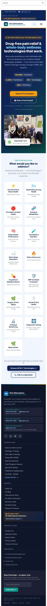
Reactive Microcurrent (13, 448)
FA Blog (8, 492)
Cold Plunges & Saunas (13, 464)
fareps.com (9, 561)
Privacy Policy (10, 541)
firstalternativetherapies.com (15, 554)
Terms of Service (11, 544)
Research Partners (12, 508)
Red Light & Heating (12, 454)
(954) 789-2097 (10, 12)
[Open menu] (41, 24)
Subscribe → (11, 590)
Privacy (21, 603)
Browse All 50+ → (11, 477)
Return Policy (10, 537)
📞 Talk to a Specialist (23, 375)
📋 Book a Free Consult (23, 100)
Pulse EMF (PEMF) (12, 458)
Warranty (7, 603)
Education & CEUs (11, 495)
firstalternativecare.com (13, 557)
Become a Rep (10, 502)
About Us (8, 488)
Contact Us (9, 531)
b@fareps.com (24, 421)
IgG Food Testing (11, 467)
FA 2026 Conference (13, 498)
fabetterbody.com (11, 565)
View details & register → (14, 519)
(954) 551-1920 (11, 421)
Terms (28, 603)
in (20, 436)
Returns (14, 603)
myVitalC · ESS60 (11, 474)
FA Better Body (10, 505)
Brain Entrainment (11, 461)
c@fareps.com (26, 12)
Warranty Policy (11, 534)
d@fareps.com (11, 428)
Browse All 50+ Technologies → (23, 368)
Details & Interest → (28, 18)
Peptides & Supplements (14, 471)
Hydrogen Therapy (12, 451)
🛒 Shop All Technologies (23, 94)
